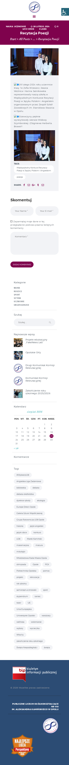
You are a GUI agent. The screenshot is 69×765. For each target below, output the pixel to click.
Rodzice (18, 291)
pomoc (46, 571)
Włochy (20, 635)
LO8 (18, 539)
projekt (20, 577)
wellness (20, 622)
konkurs (37, 532)
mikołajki (21, 551)
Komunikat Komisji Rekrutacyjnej (37, 379)
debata (36, 488)
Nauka (9, 26)
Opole (35, 564)
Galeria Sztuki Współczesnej (29, 513)
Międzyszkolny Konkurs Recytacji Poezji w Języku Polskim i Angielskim (34, 169)
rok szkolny (22, 583)
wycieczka (34, 628)
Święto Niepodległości (27, 647)
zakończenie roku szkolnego (30, 641)
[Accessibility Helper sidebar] (65, 12)
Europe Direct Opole (26, 507)
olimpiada (21, 564)
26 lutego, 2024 (41, 26)
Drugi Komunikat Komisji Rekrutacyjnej (40, 366)
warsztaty (46, 615)
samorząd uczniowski (26, 590)
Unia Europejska (24, 609)
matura (39, 545)
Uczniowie (20, 26)
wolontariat (36, 622)
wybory (20, 628)
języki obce (22, 532)
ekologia (41, 500)
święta (47, 647)
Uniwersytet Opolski (26, 615)
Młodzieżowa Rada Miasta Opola (32, 558)
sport (45, 590)
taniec (38, 596)
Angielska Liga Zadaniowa (29, 481)
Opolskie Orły (33, 352)
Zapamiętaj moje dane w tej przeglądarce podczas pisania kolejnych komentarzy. (32, 224)
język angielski (36, 526)
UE (29, 603)
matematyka (23, 545)
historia (20, 526)
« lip (16, 448)
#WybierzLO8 (23, 475)
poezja (20, 177)
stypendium (22, 596)
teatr (19, 603)
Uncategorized (21, 305)
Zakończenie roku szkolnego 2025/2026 (38, 392)
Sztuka (17, 298)
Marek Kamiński (34, 539)
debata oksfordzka (25, 494)
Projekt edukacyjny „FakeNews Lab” (36, 341)
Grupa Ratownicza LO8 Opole (30, 519)
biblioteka (21, 488)
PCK (47, 564)
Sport (17, 295)
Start (13, 39)
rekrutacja (34, 577)
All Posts (24, 39)
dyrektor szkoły (23, 500)
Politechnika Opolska (26, 571)
